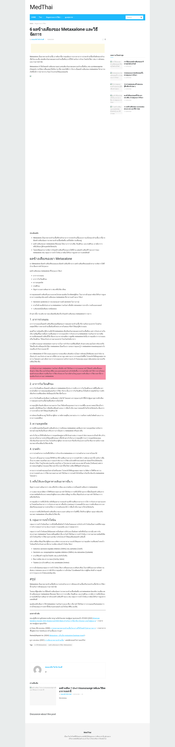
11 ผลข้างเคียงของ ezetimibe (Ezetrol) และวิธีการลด (134, 108)
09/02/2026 (76, 694)
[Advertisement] (108, 6)
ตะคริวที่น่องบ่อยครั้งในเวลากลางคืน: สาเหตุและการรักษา (133, 96)
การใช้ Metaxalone (40, 645)
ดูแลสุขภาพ (69, 17)
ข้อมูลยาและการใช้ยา (53, 17)
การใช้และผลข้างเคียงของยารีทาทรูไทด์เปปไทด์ (134, 63)
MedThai (41, 7)
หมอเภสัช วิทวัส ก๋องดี (37, 39)
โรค (40, 17)
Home (33, 17)
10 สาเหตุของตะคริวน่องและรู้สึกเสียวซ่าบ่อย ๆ (133, 85)
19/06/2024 (50, 39)
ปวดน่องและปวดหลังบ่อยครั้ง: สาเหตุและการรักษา (133, 74)
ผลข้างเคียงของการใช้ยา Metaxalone (60, 645)
